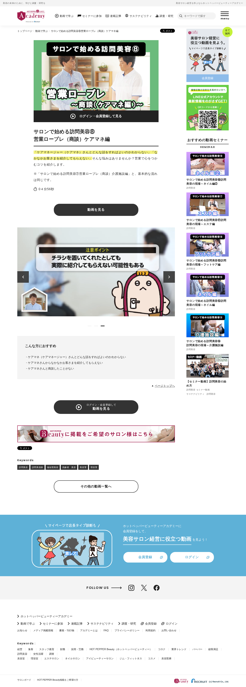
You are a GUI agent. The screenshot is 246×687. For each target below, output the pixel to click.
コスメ (151, 658)
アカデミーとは (89, 630)
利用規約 (150, 630)
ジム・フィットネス (131, 658)
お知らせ (22, 630)
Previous (23, 276)
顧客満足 (213, 649)
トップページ (24, 31)
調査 (51, 653)
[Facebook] (157, 588)
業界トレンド (178, 649)
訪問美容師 (37, 467)
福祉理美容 (52, 467)
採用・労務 (77, 649)
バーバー (197, 649)
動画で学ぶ (41, 31)
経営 (19, 649)
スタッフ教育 (46, 649)
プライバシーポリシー (127, 630)
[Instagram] (131, 588)
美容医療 (166, 658)
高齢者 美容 (69, 467)
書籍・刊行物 (66, 630)
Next (169, 276)
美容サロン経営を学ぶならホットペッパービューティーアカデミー (209, 3)
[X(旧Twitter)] (144, 588)
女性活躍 (38, 653)
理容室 (94, 467)
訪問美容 (23, 467)
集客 (30, 649)
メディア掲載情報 (43, 630)
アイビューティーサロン (100, 658)
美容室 (83, 467)
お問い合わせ (168, 630)
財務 (62, 649)
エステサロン (51, 658)
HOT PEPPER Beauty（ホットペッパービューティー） (121, 649)
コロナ (161, 649)
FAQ (106, 630)
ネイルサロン (72, 658)
